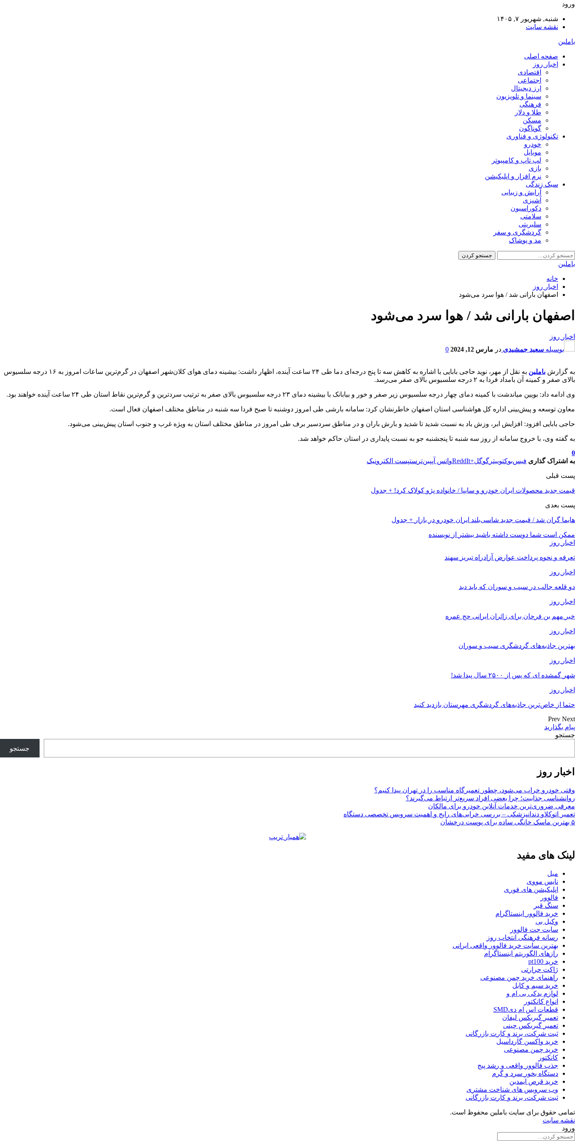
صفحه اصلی (541, 56)
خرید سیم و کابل (535, 985)
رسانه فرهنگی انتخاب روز (522, 937)
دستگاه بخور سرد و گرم (525, 1073)
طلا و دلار (528, 112)
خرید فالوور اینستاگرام (526, 913)
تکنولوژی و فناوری (532, 136)
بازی (535, 168)
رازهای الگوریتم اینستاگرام (521, 953)
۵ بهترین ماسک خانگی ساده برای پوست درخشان (507, 822)
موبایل (532, 152)
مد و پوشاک (525, 240)
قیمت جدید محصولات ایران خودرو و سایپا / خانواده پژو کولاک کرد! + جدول (473, 490)
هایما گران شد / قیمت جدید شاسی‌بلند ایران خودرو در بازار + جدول (483, 519)
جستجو (565, 734)
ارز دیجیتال (526, 88)
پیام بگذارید (559, 726)
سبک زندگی (542, 184)
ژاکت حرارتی (539, 969)
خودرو (532, 144)
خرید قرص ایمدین (533, 1081)
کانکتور (548, 1057)
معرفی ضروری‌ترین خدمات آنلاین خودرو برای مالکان (501, 806)
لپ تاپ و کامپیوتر (516, 160)
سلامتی (530, 216)
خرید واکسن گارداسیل (527, 1041)
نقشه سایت (542, 26)
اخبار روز (545, 64)
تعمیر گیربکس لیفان (530, 1017)
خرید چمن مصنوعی (531, 1049)
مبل (552, 873)
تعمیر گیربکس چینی (530, 1025)
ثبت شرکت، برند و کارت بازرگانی (512, 1033)
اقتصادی (529, 72)
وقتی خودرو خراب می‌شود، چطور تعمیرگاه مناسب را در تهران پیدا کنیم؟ (474, 790)
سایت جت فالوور (534, 929)
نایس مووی (542, 881)
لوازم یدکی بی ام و (532, 993)
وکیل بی (546, 921)
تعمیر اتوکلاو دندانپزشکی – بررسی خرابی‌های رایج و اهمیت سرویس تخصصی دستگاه (459, 814)
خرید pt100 (543, 961)
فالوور (549, 897)
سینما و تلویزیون (518, 96)
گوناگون (530, 128)
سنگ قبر (546, 905)
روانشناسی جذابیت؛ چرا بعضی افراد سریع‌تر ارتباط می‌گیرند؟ (490, 798)
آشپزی (532, 200)
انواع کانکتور (541, 1001)
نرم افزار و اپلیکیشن (513, 176)
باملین (566, 41)
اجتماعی (529, 80)
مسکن (532, 120)
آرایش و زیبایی (521, 192)
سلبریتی (530, 224)
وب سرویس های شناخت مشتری (512, 1089)
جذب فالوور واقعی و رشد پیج (517, 1065)
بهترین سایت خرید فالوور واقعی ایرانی (505, 945)
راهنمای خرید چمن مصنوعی (519, 977)
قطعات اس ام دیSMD (525, 1009)
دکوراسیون (526, 208)
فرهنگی (530, 104)
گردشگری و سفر (517, 232)
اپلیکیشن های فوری (531, 889)
